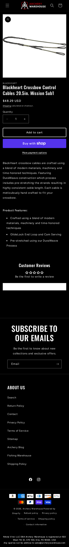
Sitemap (12, 439)
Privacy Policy (16, 422)
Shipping (7, 106)
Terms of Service (18, 430)
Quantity (8, 111)
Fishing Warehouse (19, 455)
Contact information (36, 524)
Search (11, 397)
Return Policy (15, 405)
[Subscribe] (57, 364)
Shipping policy (46, 519)
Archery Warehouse (33, 509)
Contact (12, 414)
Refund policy (31, 513)
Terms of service (26, 519)
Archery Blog (15, 447)
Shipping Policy (17, 464)
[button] (7, 5)
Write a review (34, 286)
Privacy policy (49, 513)
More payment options (34, 152)
